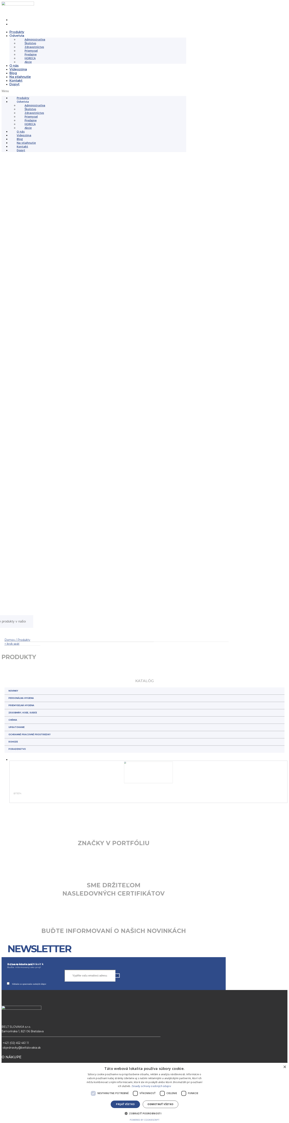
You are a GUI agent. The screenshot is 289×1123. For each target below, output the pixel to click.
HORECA (30, 58)
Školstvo (30, 43)
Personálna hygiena (21, 813)
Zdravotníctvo (34, 47)
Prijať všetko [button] (125, 1104)
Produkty (16, 32)
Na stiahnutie (20, 77)
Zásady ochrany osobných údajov (151, 1086)
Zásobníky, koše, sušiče (22, 827)
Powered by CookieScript (144, 1119)
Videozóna (18, 69)
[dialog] (144, 1093)
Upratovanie (16, 842)
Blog (13, 73)
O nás (14, 65)
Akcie (28, 62)
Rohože (13, 856)
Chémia (12, 834)
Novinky (13, 805)
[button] (94, 91)
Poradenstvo (17, 864)
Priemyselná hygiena (21, 820)
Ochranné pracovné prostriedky (29, 849)
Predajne (31, 54)
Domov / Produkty (17, 754)
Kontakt (15, 80)
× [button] (284, 1067)
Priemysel (31, 51)
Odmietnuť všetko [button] (160, 1104)
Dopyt (14, 84)
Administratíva (35, 39)
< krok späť (12, 758)
